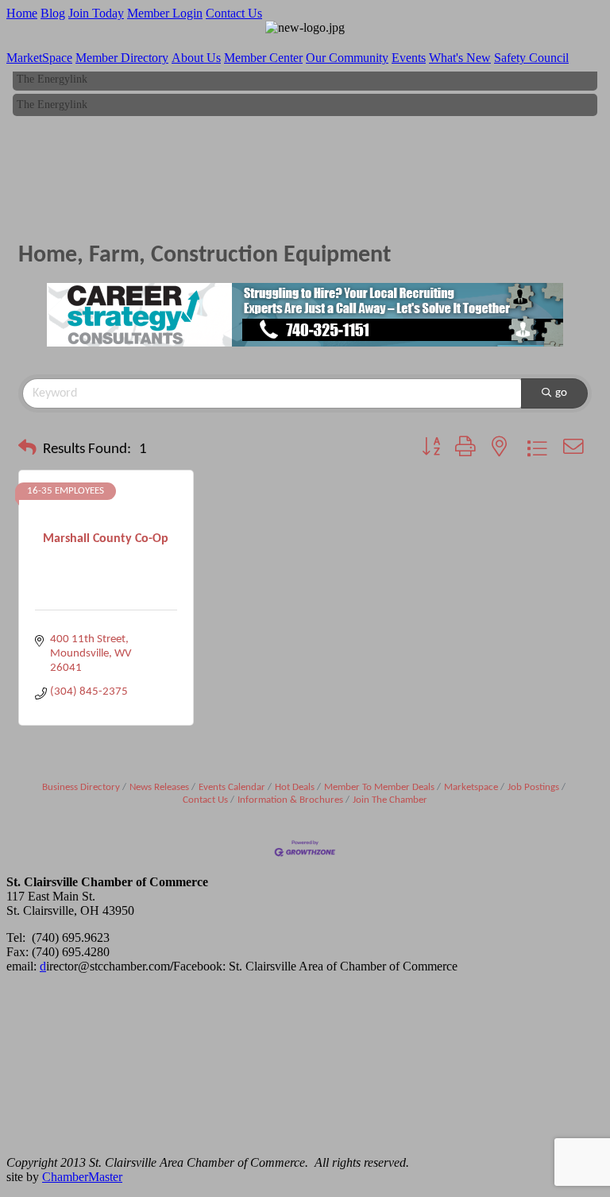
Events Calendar (232, 787)
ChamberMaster (82, 1176)
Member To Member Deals (379, 787)
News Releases (159, 787)
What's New (460, 57)
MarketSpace (39, 57)
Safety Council (531, 57)
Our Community (347, 57)
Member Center (263, 57)
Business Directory (81, 787)
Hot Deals (295, 787)
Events (409, 57)
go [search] (561, 393)
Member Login (165, 13)
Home (21, 13)
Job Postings (533, 787)
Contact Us (234, 13)
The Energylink (52, 76)
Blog (53, 13)
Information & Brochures (290, 800)
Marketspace (471, 787)
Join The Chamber (390, 800)
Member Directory (121, 57)
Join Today (96, 13)
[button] (27, 449)
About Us (196, 57)
